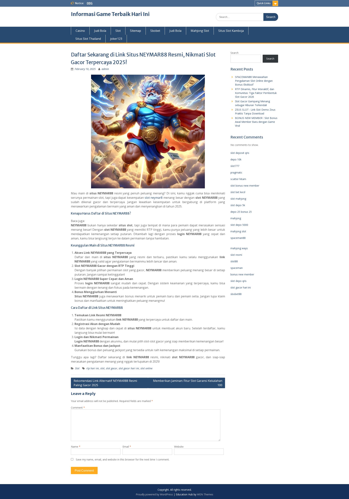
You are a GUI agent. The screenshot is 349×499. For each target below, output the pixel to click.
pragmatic (236, 172)
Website (179, 446)
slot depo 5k (237, 205)
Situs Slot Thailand (88, 39)
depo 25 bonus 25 (241, 211)
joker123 (116, 39)
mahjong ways (239, 248)
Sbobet (155, 31)
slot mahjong (238, 198)
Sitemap (135, 31)
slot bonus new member (244, 185)
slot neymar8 (154, 198)
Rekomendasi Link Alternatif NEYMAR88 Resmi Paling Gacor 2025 (105, 383)
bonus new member (242, 274)
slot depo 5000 (239, 225)
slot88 (234, 261)
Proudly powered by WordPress (154, 494)
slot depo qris (238, 281)
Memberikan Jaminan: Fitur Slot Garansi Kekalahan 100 (187, 383)
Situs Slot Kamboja (231, 31)
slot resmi (236, 254)
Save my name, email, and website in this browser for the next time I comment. (122, 459)
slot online (147, 368)
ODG (90, 3)
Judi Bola (100, 31)
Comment (78, 407)
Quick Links (263, 3)
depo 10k (235, 159)
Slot (118, 31)
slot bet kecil (237, 192)
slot (102, 368)
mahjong (235, 218)
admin (105, 69)
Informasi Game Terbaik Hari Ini (110, 14)
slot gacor (111, 368)
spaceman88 (238, 238)
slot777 (234, 166)
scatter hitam (238, 179)
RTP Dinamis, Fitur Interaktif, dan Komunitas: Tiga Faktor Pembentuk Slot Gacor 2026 (256, 92)
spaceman (236, 268)
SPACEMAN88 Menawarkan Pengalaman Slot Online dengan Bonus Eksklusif (254, 80)
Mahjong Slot (200, 31)
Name (75, 446)
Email (127, 446)
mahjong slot (238, 231)
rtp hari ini (92, 368)
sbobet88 (236, 294)
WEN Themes (205, 494)
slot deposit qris (239, 153)
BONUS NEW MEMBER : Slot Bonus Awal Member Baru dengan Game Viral (256, 121)
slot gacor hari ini (129, 368)
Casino (80, 31)
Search (234, 52)
